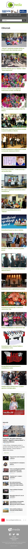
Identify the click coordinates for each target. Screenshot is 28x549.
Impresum (14, 539)
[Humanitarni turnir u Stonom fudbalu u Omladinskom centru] (14, 344)
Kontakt (14, 537)
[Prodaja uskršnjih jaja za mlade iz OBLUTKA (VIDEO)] (14, 106)
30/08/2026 (7, 443)
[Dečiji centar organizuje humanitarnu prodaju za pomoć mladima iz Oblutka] (14, 127)
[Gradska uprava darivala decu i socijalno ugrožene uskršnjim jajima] (14, 384)
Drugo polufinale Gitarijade (16, 489)
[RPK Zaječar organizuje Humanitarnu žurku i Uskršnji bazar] (14, 187)
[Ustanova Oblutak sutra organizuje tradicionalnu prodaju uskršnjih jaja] (14, 86)
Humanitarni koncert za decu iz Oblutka (12, 230)
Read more (6, 452)
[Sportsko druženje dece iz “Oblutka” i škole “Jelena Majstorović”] (14, 66)
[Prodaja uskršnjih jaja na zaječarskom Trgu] (14, 325)
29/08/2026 (12, 459)
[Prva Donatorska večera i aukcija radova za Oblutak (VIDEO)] (14, 266)
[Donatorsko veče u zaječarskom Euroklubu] (14, 286)
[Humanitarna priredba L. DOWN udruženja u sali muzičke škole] (14, 167)
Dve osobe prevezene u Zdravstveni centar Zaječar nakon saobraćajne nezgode (16, 484)
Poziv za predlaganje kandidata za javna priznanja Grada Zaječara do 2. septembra (17, 470)
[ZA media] (14, 7)
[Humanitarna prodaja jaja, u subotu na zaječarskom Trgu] (14, 305)
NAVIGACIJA (15, 15)
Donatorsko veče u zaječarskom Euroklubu (13, 289)
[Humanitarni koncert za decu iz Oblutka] (14, 228)
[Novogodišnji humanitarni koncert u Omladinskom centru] (14, 364)
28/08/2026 (12, 491)
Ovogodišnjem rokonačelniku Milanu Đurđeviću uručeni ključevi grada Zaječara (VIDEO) (17, 503)
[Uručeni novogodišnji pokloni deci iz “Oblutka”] (14, 207)
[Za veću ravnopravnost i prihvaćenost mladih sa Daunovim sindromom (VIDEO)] (14, 147)
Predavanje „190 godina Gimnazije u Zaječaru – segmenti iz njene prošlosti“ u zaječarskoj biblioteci (14, 440)
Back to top (14, 545)
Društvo (6, 435)
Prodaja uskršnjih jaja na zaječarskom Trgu (13, 327)
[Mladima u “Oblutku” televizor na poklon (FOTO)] (14, 246)
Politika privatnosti (14, 538)
